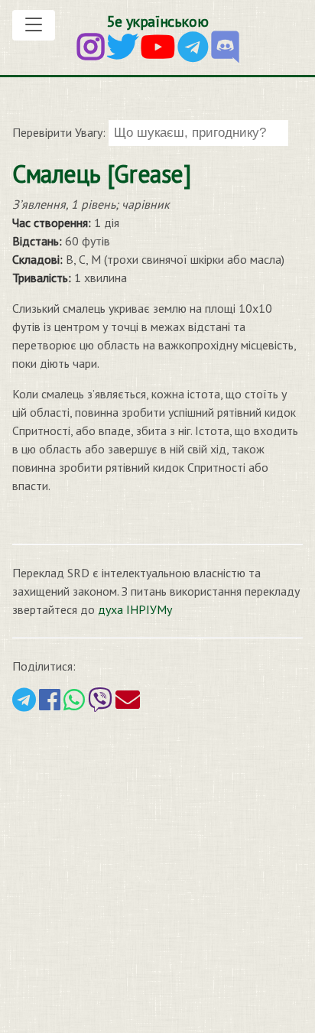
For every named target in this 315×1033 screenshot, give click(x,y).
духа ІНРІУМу (135, 609)
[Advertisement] (157, 870)
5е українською (157, 21)
